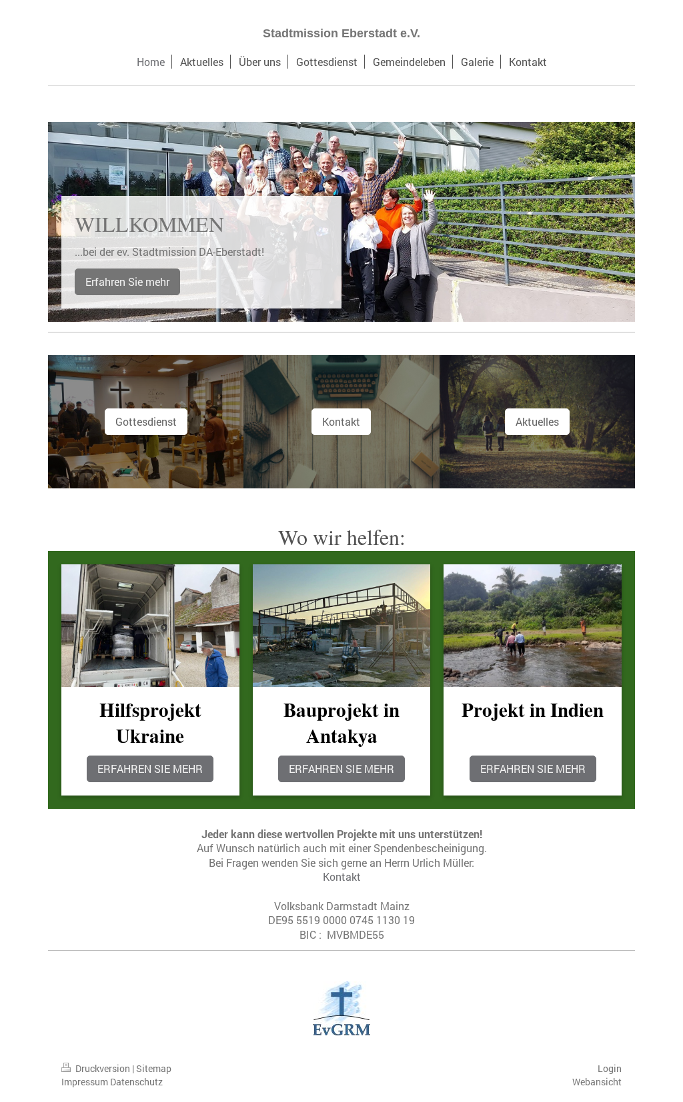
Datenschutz (136, 1081)
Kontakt (341, 421)
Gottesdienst (146, 421)
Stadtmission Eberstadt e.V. (341, 33)
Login (610, 1068)
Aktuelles (537, 421)
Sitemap (153, 1068)
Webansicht (597, 1081)
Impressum (84, 1081)
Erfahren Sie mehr (127, 281)
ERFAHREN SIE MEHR (150, 769)
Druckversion (102, 1068)
